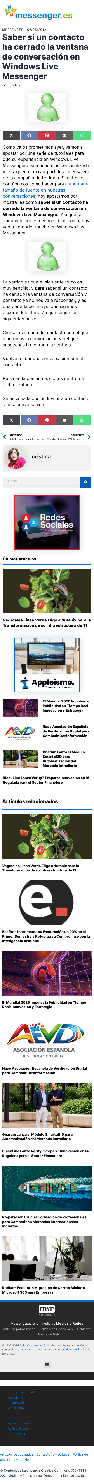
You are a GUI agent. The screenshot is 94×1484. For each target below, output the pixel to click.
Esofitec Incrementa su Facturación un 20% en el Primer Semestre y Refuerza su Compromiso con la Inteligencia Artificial (46, 936)
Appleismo (15, 1398)
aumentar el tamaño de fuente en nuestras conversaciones (46, 190)
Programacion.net (21, 1392)
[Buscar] (85, 482)
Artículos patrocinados (19, 1329)
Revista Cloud (18, 1429)
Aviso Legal (61, 1454)
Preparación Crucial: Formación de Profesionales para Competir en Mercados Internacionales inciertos (44, 1222)
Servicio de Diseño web (56, 1329)
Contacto (83, 1329)
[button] (47, 1364)
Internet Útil (16, 1434)
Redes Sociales (19, 1423)
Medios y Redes (69, 1323)
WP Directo (16, 1408)
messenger (12, 30)
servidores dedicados (73, 1349)
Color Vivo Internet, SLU (34, 1345)
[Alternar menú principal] (85, 11)
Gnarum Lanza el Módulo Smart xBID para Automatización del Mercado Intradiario (64, 759)
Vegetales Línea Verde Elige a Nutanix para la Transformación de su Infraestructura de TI (40, 868)
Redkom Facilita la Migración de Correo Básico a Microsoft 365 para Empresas (43, 1289)
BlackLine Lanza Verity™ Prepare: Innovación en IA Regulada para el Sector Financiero (46, 780)
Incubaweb (16, 1403)
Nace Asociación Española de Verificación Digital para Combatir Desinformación (66, 731)
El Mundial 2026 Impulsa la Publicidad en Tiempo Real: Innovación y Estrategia (66, 706)
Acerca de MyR (48, 1334)
